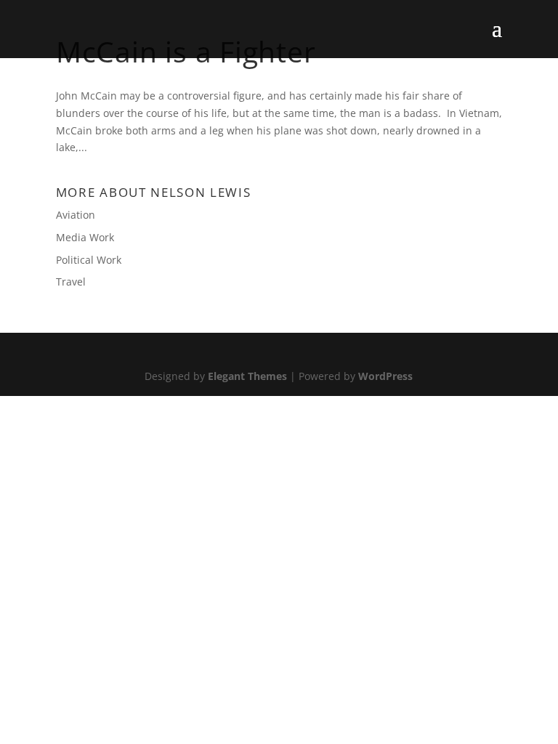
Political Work (88, 260)
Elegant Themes (247, 376)
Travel (71, 281)
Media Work (85, 237)
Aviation (75, 215)
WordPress (385, 376)
